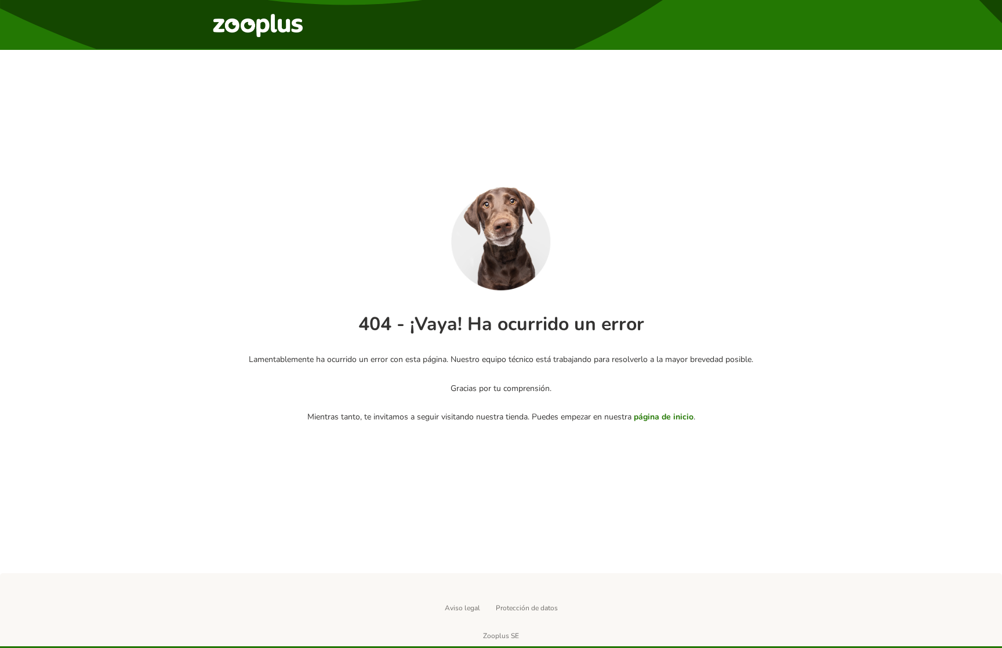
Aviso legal (462, 608)
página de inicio (664, 416)
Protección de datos (527, 608)
